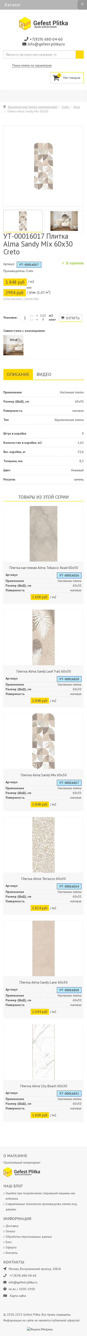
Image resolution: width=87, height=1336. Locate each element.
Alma (76, 107)
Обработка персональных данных (29, 1237)
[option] (23, 221)
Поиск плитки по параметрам (32, 65)
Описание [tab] (18, 374)
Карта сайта (18, 1296)
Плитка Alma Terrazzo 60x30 (43, 878)
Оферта (11, 1247)
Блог (9, 1242)
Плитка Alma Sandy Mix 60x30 (44, 775)
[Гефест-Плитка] (43, 23)
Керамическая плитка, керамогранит (32, 107)
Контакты (12, 1253)
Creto (65, 107)
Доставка (12, 1226)
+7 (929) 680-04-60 (23, 1276)
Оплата (10, 1231)
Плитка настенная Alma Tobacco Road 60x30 (43, 567)
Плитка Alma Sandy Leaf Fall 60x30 (43, 671)
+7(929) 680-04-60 (46, 39)
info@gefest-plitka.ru (46, 44)
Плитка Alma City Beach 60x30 (43, 1086)
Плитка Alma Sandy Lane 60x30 (43, 982)
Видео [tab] (44, 374)
